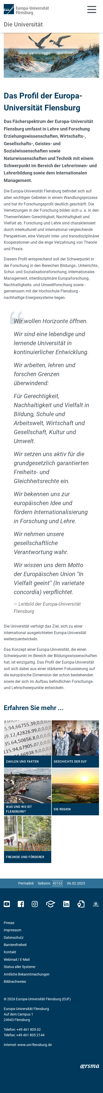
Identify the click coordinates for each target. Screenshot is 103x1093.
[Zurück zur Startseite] (26, 9)
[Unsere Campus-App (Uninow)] (50, 904)
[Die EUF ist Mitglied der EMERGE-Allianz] (95, 904)
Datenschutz (14, 938)
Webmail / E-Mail (17, 960)
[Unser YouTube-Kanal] (7, 904)
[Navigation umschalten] (91, 9)
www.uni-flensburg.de (35, 1045)
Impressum (12, 930)
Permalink (26, 883)
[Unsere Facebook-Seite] (21, 904)
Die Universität (23, 24)
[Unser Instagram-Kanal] (35, 904)
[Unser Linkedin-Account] (66, 904)
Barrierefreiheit (15, 945)
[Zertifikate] (81, 904)
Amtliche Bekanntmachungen (27, 974)
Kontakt (10, 952)
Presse (9, 923)
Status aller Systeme (19, 967)
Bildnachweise (15, 982)
